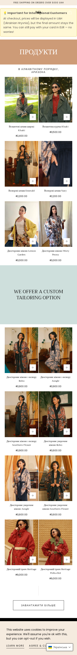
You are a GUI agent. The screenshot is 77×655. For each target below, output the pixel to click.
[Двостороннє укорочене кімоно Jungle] (21, 478)
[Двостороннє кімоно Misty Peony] (55, 224)
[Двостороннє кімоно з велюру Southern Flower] (21, 414)
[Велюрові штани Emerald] (21, 164)
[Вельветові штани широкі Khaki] (21, 100)
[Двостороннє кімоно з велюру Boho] (21, 350)
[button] (7, 12)
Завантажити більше (38, 605)
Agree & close (40, 645)
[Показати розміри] (33, 117)
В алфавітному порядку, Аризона (38, 70)
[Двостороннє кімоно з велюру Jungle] (55, 350)
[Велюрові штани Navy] (55, 164)
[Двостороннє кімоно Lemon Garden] (21, 224)
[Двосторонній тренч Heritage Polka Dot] (55, 542)
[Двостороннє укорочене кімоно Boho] (55, 414)
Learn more (15, 645)
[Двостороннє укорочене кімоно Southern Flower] (55, 478)
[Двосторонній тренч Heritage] (21, 542)
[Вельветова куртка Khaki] (55, 100)
